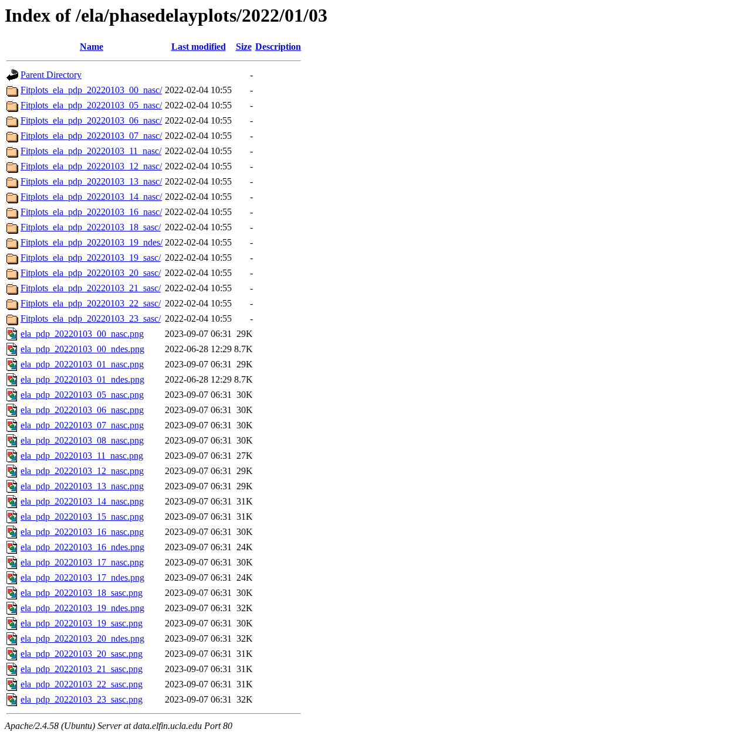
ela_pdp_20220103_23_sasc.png (82, 699)
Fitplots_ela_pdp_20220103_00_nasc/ (91, 90)
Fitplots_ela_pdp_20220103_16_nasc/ (91, 212)
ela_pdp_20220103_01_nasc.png (82, 364)
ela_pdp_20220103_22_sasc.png (82, 684)
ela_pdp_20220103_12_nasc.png (82, 471)
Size (244, 47)
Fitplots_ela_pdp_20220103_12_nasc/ (91, 166)
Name (91, 47)
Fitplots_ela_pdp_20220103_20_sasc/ (91, 273)
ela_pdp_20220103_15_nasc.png (82, 517)
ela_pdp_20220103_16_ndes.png (82, 547)
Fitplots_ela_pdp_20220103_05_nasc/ (91, 105)
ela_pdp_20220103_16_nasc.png (82, 532)
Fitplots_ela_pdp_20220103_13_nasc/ (91, 181)
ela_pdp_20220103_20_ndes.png (82, 638)
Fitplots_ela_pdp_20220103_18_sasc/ (91, 227)
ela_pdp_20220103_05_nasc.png (82, 395)
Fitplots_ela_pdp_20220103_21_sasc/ (91, 288)
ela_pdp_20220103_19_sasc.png (82, 623)
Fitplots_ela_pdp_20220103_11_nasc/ (91, 151)
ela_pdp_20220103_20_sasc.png (82, 654)
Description (278, 47)
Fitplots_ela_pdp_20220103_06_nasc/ (91, 120)
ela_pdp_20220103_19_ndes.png (82, 608)
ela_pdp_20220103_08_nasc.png (82, 440)
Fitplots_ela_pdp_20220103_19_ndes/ (92, 242)
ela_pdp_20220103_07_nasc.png (82, 425)
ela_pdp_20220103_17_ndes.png (82, 577)
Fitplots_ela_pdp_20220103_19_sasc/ (91, 258)
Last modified (198, 47)
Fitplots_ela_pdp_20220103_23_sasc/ (91, 318)
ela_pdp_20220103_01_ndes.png (82, 379)
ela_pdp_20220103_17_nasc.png (82, 562)
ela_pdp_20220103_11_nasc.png (82, 456)
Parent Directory (51, 75)
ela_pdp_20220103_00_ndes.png (82, 349)
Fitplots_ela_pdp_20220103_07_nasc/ (91, 136)
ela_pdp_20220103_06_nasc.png (82, 410)
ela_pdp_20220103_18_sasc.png (82, 593)
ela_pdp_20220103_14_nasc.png (82, 501)
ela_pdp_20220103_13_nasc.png (82, 486)
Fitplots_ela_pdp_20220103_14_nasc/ (91, 197)
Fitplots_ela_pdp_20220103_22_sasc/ (91, 303)
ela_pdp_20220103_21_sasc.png (82, 669)
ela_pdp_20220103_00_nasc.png (82, 334)
